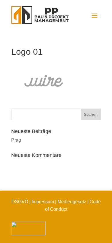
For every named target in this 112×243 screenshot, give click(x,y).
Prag (16, 140)
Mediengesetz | (72, 201)
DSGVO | (20, 201)
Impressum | (44, 201)
